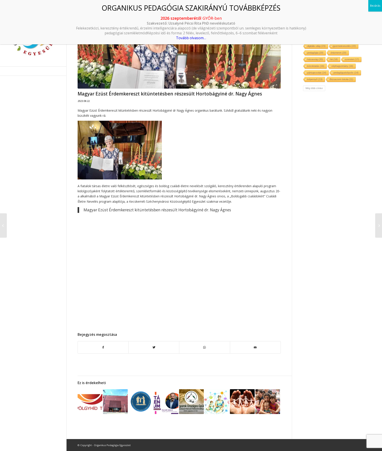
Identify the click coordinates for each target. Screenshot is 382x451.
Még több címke (314, 88)
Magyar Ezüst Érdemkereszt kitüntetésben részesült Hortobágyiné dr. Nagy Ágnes (157, 209)
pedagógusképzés (346, 72)
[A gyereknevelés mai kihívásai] (191, 401)
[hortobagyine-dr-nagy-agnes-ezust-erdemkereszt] (179, 50)
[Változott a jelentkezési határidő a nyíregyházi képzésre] (115, 401)
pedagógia (315, 52)
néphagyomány (342, 66)
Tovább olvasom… (191, 37)
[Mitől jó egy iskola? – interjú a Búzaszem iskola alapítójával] (166, 401)
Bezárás (375, 6)
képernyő (315, 79)
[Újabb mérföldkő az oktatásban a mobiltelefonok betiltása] (216, 401)
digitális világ (316, 46)
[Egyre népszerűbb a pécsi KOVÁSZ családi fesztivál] (267, 401)
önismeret (338, 52)
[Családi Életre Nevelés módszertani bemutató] (242, 401)
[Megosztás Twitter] (154, 347)
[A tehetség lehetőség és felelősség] (3, 225)
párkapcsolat (316, 72)
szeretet (352, 59)
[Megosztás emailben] (255, 347)
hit (334, 59)
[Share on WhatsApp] (204, 347)
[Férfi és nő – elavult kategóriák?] (378, 225)
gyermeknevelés (344, 46)
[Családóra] (140, 401)
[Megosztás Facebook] (103, 347)
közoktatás (315, 66)
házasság (315, 59)
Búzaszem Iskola (341, 79)
